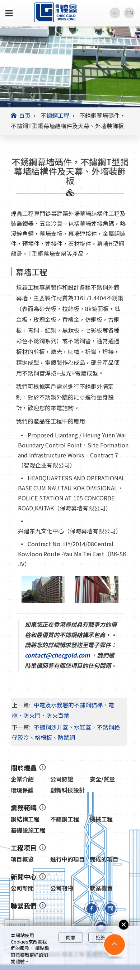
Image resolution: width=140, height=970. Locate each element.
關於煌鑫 (24, 767)
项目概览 (22, 859)
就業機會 (101, 888)
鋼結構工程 (25, 819)
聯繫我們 (24, 905)
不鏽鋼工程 (55, 115)
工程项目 (24, 847)
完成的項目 (104, 859)
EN (129, 12)
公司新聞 (22, 888)
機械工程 (101, 819)
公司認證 (61, 779)
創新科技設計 (67, 790)
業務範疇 (24, 807)
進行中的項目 (67, 859)
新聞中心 (24, 876)
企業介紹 (22, 779)
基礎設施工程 (28, 830)
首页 (25, 115)
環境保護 (22, 790)
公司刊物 (61, 888)
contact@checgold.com (58, 655)
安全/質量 (102, 779)
